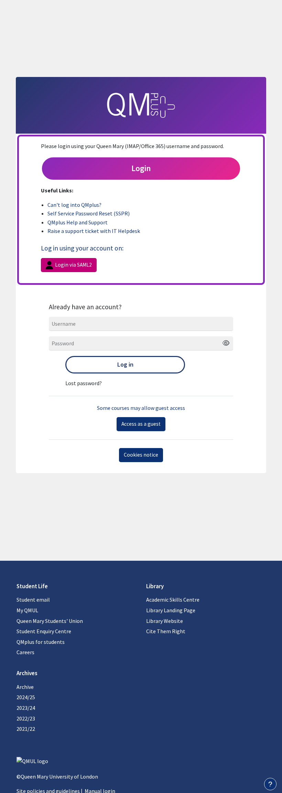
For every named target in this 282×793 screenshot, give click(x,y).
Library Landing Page (170, 610)
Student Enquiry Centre (44, 631)
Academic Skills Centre (172, 599)
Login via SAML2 (73, 264)
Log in (125, 364)
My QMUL (27, 610)
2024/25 (26, 697)
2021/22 (26, 728)
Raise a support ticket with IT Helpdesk (93, 230)
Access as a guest (141, 424)
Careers (25, 652)
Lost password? (83, 383)
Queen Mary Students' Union (50, 620)
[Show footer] (270, 784)
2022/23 (26, 718)
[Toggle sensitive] (223, 343)
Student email (33, 599)
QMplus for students (41, 641)
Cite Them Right (165, 631)
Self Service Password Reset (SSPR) (88, 213)
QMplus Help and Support (77, 222)
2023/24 (26, 707)
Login (141, 168)
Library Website (164, 620)
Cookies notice (141, 454)
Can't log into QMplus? (74, 204)
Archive (25, 686)
